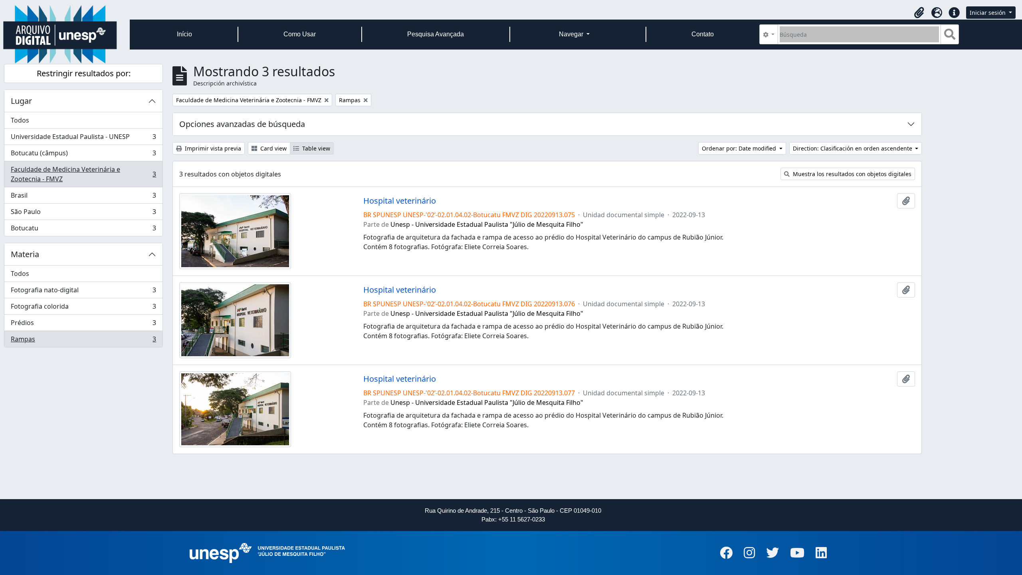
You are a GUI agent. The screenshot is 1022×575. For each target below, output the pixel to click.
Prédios (83, 324)
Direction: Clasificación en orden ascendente (853, 148)
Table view (315, 148)
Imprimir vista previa (212, 148)
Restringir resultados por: (84, 73)
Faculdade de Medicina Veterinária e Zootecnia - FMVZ (83, 174)
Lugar (21, 100)
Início (184, 34)
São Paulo (83, 213)
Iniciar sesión (988, 12)
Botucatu (83, 230)
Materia (25, 254)
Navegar (572, 34)
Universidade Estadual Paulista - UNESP (83, 138)
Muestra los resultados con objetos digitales (851, 174)
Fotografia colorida (83, 308)
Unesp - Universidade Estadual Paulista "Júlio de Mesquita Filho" (486, 224)
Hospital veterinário (399, 201)
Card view (273, 148)
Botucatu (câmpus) (83, 155)
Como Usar (299, 34)
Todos (20, 120)
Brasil (83, 197)
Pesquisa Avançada (435, 34)
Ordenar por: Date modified (740, 148)
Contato (702, 34)
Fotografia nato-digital (83, 292)
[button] (919, 13)
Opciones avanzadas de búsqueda (242, 124)
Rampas (83, 341)
